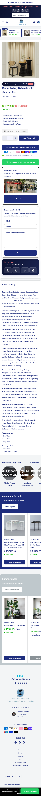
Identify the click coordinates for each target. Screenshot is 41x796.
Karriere (20, 753)
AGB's (20, 759)
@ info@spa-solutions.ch (25, 2)
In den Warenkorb (28, 138)
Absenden (20, 253)
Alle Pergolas (10, 506)
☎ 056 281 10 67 (13, 2)
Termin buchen (20, 199)
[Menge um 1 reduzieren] (4, 138)
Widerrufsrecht (20, 762)
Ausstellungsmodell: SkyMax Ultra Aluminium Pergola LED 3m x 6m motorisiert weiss (14, 544)
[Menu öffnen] (3, 22)
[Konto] (34, 22)
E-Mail (21, 717)
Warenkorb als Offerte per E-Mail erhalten (22, 147)
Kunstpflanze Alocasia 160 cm (14, 625)
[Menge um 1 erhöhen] (15, 138)
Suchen (20, 750)
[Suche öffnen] (7, 22)
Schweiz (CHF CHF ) (11, 776)
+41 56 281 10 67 (21, 714)
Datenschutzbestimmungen (9, 791)
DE (35, 68)
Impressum (20, 756)
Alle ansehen (34, 463)
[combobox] (36, 68)
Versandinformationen (20, 765)
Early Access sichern (19, 15)
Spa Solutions (9, 539)
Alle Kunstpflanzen (12, 589)
